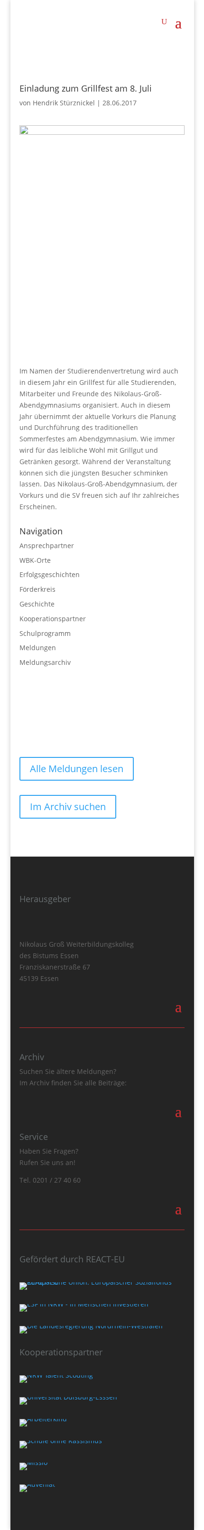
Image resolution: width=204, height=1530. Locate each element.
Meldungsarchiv (45, 662)
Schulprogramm (45, 633)
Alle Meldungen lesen (76, 768)
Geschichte (37, 603)
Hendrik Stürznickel (64, 102)
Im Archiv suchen (68, 806)
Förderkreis (37, 589)
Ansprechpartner (46, 545)
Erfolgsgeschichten (49, 574)
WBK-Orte (35, 560)
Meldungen (37, 647)
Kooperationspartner (52, 618)
